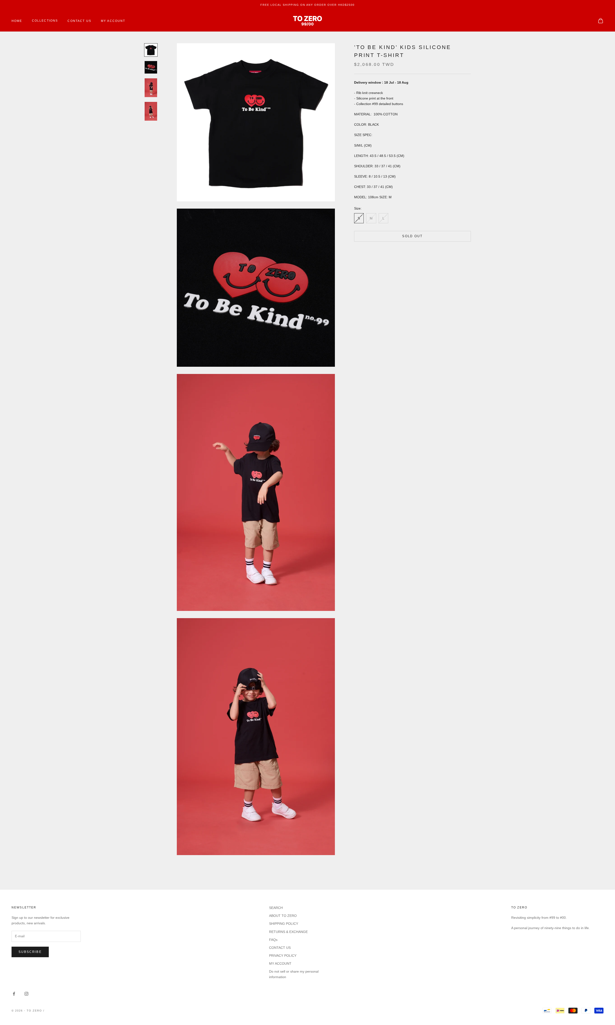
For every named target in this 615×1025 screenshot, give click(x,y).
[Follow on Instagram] (26, 993)
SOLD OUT (412, 236)
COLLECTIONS (45, 20)
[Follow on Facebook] (14, 993)
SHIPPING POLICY (283, 924)
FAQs (273, 940)
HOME (17, 21)
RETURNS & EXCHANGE (288, 932)
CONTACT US (79, 21)
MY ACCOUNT (113, 21)
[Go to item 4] (151, 111)
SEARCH (276, 908)
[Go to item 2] (151, 67)
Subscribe (30, 952)
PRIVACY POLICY (282, 955)
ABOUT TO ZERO (283, 916)
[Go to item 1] (151, 50)
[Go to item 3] (151, 88)
